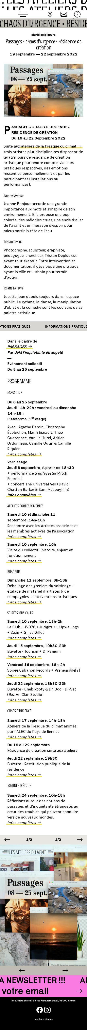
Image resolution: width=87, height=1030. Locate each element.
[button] (7, 839)
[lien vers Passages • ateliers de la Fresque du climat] (22, 970)
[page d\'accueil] (43, 5)
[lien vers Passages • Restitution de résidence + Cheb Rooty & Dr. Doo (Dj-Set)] (65, 970)
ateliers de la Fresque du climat (48, 146)
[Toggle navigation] (23, 14)
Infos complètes (21, 536)
